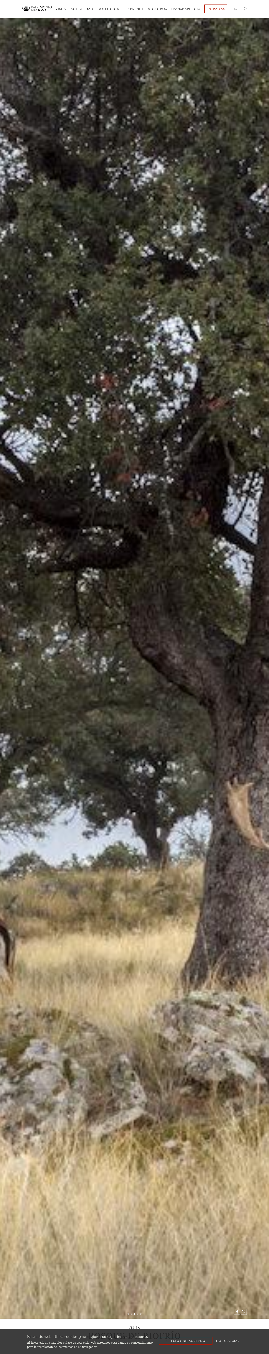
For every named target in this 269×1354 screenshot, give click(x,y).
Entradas (216, 9)
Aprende (135, 9)
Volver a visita (93, 21)
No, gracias (227, 1341)
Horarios (137, 21)
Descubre (118, 21)
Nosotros (157, 9)
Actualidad (82, 9)
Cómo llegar (159, 21)
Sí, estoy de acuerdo (186, 1341)
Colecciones (110, 9)
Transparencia (185, 9)
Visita (61, 9)
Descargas (182, 21)
